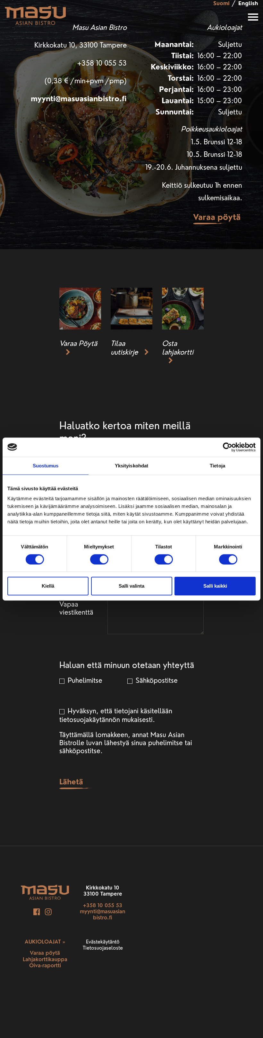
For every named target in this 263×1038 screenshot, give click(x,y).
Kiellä (48, 586)
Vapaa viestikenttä (76, 608)
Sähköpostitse (156, 680)
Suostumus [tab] (46, 465)
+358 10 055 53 (102, 905)
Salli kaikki (215, 586)
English (248, 3)
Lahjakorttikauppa (45, 959)
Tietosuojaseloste (103, 947)
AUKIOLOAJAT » (45, 941)
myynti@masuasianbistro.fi (79, 98)
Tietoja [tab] (217, 465)
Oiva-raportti (45, 965)
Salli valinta (131, 586)
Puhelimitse (84, 680)
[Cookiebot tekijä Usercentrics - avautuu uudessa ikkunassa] (227, 447)
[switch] (99, 559)
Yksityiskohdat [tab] (131, 465)
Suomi (221, 3)
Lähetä (71, 781)
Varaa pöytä (217, 217)
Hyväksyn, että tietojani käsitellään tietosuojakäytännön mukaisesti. (115, 715)
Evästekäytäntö (103, 941)
